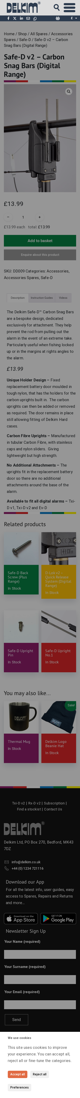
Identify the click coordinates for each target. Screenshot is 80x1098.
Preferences (19, 1087)
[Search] (60, 6)
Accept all (17, 1074)
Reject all (39, 1074)
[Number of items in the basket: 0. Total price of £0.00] (58, 18)
